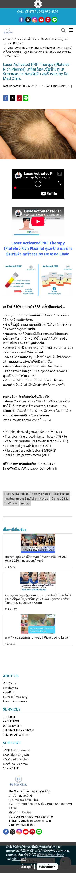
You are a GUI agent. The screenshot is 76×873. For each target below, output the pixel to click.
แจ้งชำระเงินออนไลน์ (16, 759)
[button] (62, 30)
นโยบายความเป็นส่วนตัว (50, 855)
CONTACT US (11, 768)
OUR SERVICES (12, 725)
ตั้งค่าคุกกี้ (26, 866)
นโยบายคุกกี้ (19, 859)
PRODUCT (9, 717)
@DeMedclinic (25, 824)
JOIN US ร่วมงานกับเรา (17, 750)
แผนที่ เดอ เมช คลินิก (15, 763)
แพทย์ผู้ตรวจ (10, 687)
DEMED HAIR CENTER (16, 734)
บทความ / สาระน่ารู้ (15, 696)
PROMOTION (11, 721)
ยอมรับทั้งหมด (47, 866)
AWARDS (8, 692)
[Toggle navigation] (71, 30)
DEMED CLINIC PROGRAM (18, 730)
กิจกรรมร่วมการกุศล (15, 701)
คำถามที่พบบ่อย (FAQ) (16, 755)
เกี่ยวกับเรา (9, 683)
